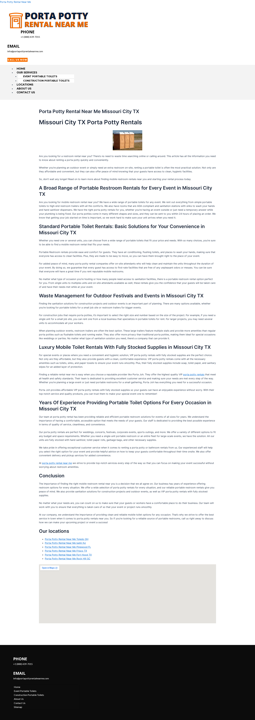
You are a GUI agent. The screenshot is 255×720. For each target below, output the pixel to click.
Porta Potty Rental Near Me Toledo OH (66, 539)
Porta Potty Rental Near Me (15, 1)
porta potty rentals (193, 374)
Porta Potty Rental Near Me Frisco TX (66, 550)
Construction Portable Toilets (46, 80)
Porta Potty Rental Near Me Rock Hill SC (67, 558)
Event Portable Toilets (40, 76)
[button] (128, 72)
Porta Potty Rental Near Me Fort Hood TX (68, 554)
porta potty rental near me (57, 463)
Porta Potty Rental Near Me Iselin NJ (65, 542)
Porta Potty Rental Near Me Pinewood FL (68, 546)
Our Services (27, 72)
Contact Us (26, 92)
